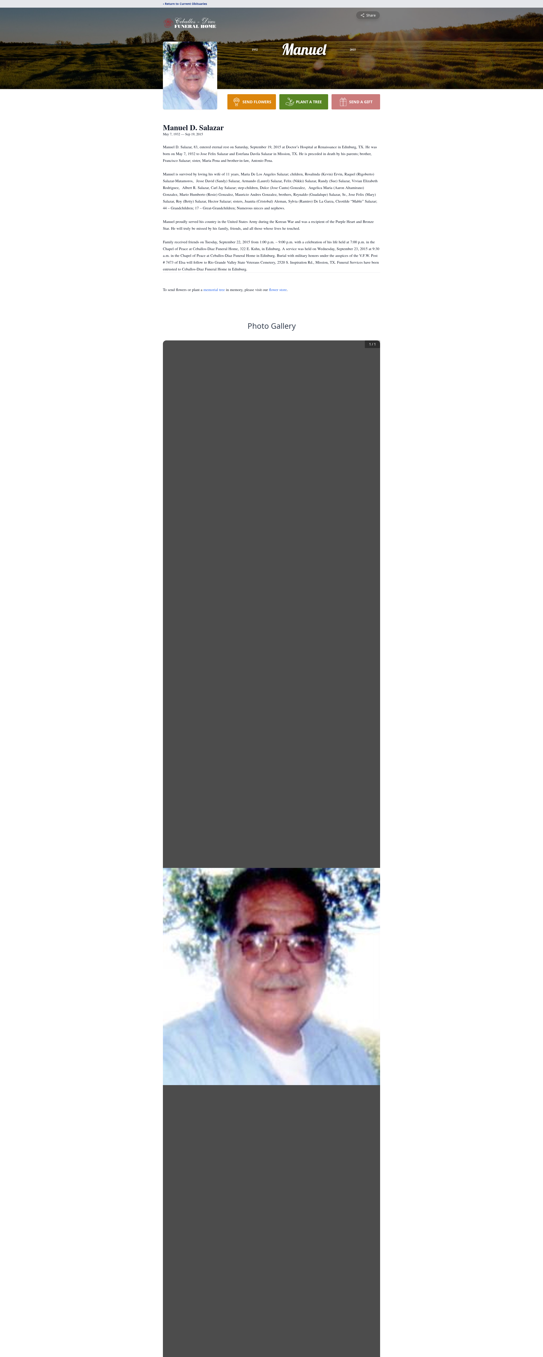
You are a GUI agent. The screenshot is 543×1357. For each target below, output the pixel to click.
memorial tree (214, 289)
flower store (278, 289)
